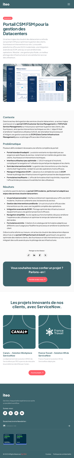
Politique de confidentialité (62, 454)
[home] (19, 4)
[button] (68, 4)
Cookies (48, 454)
